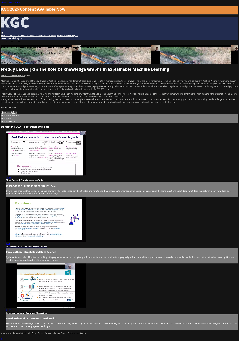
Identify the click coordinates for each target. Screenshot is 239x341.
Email (14, 112)
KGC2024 (37, 35)
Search (11, 35)
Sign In (19, 38)
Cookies (49, 333)
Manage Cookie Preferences (66, 333)
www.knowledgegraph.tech (13, 333)
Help (29, 333)
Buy (2, 57)
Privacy (41, 333)
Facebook (5, 112)
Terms (35, 333)
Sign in (75, 35)
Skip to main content (10, 2)
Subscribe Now (49, 35)
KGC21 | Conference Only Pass (13, 76)
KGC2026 (19, 35)
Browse (4, 35)
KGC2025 (28, 35)
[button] (2, 33)
